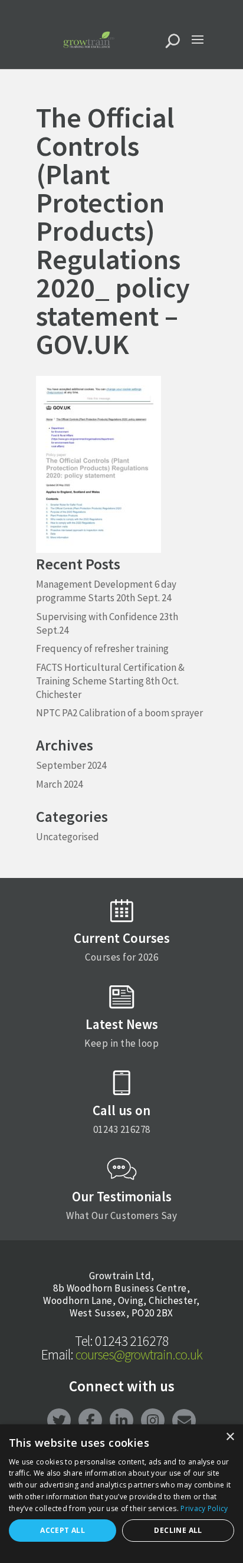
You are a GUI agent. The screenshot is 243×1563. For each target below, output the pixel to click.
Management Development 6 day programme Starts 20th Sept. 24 (106, 591)
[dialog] (121, 1493)
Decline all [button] (178, 1530)
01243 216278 (122, 1341)
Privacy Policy (204, 1508)
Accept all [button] (62, 1530)
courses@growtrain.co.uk (121, 1354)
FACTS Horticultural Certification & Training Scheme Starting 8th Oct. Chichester (110, 681)
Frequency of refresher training (102, 648)
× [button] (229, 1437)
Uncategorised (67, 836)
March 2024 (59, 784)
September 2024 (71, 765)
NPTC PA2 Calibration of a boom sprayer (119, 712)
